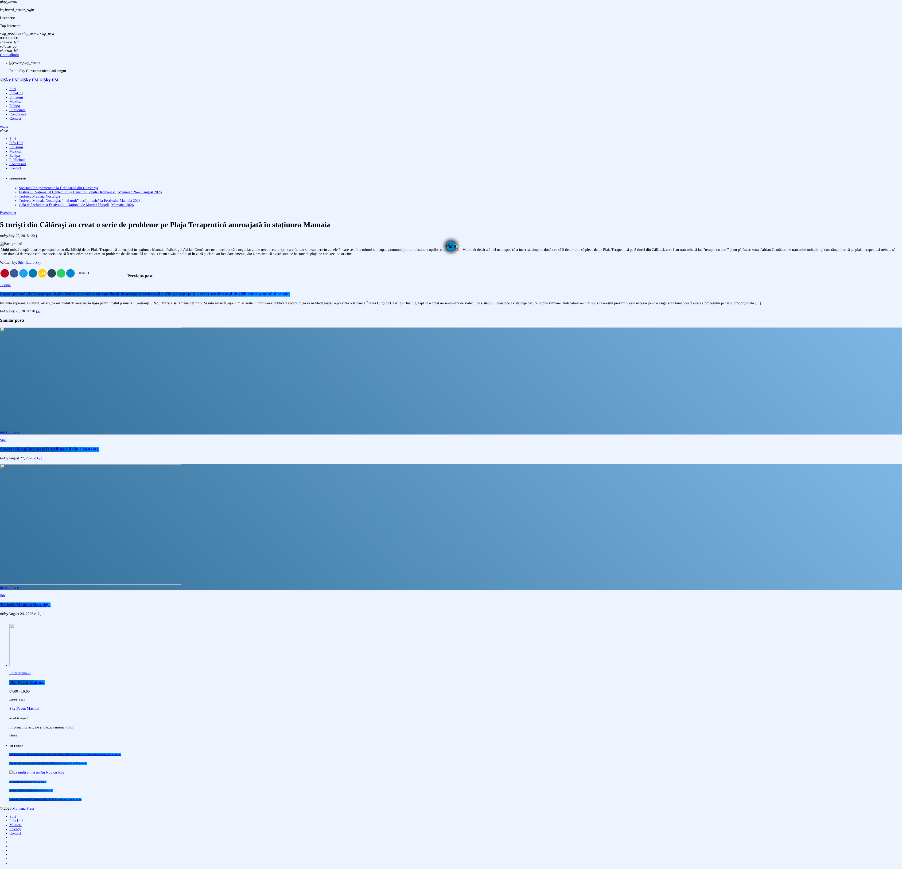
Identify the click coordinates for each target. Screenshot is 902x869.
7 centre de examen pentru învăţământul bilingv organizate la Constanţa (48, 763)
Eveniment (8, 213)
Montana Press (23, 809)
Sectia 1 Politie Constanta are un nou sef (31, 790)
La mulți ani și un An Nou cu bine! (28, 782)
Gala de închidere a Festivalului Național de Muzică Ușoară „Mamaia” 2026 (76, 205)
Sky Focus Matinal (27, 682)
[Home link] (29, 80)
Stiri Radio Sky (29, 263)
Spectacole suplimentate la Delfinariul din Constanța (58, 188)
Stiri (3, 440)
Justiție (5, 285)
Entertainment (20, 673)
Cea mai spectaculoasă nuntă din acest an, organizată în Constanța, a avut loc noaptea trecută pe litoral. (65, 754)
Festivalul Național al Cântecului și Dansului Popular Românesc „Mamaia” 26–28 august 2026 (90, 192)
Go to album (9, 55)
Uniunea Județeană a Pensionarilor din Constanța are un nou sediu (45, 799)
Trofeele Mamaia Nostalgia (39, 196)
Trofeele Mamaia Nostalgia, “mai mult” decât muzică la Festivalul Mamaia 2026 (79, 201)
